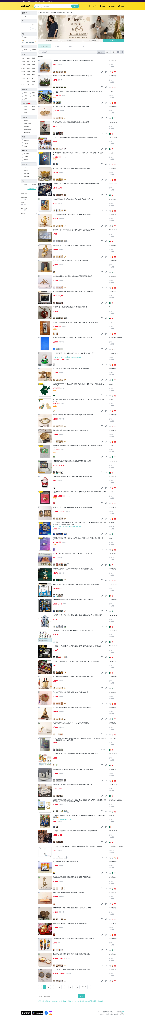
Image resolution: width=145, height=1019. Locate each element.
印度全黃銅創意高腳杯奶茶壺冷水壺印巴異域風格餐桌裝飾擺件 (72, 214)
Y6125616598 (113, 784)
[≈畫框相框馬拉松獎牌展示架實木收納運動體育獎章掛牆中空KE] (45, 467)
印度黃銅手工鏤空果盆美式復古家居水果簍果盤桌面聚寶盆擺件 (72, 168)
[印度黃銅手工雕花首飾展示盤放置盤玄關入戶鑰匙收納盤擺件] (45, 698)
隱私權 (107, 1014)
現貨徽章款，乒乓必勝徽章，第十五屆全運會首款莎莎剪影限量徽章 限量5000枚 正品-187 (79, 492)
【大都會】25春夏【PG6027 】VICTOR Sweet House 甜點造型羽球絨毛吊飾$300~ (78, 846)
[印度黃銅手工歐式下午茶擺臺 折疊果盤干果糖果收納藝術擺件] (45, 112)
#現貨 (79, 357)
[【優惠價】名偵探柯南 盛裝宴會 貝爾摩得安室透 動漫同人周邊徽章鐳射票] (45, 836)
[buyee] (29, 42)
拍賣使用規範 (114, 1014)
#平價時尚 (61, 357)
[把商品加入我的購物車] (106, 72)
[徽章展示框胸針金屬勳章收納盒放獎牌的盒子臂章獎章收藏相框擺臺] (45, 297)
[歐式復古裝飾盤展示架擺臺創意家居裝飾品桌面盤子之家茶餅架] (45, 883)
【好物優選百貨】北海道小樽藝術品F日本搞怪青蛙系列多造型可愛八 (73, 353)
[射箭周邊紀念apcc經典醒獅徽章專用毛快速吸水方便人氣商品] (45, 128)
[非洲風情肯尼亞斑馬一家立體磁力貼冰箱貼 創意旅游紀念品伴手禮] (45, 81)
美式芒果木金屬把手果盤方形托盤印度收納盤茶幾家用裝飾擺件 (72, 954)
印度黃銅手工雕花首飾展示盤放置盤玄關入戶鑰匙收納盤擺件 (71, 692)
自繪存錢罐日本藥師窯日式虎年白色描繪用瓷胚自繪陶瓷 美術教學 (72, 476)
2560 (113, 850)
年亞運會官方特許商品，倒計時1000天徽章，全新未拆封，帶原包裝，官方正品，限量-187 (78, 539)
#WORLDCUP (68, 819)
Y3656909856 (113, 615)
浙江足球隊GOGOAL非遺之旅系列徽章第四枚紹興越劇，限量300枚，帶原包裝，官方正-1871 (78, 384)
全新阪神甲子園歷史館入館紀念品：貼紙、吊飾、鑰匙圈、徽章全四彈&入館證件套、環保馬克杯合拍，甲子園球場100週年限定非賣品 (79, 800)
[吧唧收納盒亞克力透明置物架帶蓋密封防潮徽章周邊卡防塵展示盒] (45, 790)
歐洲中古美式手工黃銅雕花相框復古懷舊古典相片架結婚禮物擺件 (72, 507)
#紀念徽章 (78, 526)
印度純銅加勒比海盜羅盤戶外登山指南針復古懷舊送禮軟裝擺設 (72, 969)
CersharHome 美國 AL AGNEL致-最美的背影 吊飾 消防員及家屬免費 (73, 939)
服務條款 (102, 1014)
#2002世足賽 (60, 526)
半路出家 (111, 815)
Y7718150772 (113, 461)
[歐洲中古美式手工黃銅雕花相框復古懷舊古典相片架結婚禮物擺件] (45, 513)
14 (112, 357)
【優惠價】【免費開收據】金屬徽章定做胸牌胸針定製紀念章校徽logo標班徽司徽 (77, 646)
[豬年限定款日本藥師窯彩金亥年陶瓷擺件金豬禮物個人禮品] (45, 929)
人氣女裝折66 (92, 41)
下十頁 (84, 987)
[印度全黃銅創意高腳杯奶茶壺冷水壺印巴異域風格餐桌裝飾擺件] (45, 220)
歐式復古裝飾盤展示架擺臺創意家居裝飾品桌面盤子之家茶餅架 (72, 877)
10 (78, 987)
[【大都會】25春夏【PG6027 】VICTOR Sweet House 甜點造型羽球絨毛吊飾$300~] (45, 852)
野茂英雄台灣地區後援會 (115, 338)
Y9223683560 (113, 553)
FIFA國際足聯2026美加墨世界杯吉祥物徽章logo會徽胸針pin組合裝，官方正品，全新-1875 (77, 92)
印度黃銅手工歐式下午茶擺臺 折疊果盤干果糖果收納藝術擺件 (71, 107)
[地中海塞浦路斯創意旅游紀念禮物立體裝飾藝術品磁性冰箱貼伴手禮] (45, 605)
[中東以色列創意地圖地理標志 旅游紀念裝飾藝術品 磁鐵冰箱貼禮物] (45, 205)
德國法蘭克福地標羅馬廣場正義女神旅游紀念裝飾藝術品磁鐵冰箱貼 (73, 60)
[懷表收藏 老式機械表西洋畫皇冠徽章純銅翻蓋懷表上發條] (45, 312)
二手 (82, 46)
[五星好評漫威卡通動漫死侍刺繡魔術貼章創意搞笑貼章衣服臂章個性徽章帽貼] (45, 590)
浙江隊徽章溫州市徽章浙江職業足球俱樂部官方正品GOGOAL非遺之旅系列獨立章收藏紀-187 (78, 400)
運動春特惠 (70, 41)
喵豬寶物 (111, 522)
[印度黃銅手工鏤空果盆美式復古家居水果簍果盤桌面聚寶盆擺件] (45, 174)
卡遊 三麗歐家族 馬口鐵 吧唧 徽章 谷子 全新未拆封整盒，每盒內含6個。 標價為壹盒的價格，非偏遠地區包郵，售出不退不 (79, 739)
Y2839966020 (113, 646)
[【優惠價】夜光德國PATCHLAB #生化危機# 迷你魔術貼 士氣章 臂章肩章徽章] (45, 667)
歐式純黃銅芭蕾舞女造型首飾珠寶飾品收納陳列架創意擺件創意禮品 (73, 569)
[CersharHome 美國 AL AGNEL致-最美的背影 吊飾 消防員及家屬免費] (45, 944)
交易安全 (122, 1014)
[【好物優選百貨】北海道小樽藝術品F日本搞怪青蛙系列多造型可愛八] (45, 359)
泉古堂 (111, 91)
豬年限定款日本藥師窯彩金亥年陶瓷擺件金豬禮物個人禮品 (70, 923)
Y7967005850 (113, 661)
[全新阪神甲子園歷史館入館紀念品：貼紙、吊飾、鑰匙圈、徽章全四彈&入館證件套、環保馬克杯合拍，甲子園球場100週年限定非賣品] (45, 806)
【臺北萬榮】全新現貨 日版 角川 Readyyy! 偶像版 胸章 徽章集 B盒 (73, 630)
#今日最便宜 (74, 357)
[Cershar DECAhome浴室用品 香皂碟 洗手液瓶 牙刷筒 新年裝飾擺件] (45, 775)
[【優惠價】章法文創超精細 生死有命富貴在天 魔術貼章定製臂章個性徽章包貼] (45, 189)
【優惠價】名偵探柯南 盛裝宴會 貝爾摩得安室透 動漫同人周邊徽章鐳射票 (75, 831)
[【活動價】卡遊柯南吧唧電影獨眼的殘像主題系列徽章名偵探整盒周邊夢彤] (45, 143)
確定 (33, 28)
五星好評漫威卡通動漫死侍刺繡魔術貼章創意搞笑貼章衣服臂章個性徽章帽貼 (76, 584)
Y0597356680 (113, 307)
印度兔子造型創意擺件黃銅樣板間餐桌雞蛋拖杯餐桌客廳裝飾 (71, 368)
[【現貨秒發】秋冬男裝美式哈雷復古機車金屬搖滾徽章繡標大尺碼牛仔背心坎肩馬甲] (45, 621)
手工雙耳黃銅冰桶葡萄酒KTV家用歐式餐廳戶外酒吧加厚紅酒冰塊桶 (73, 677)
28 (112, 326)
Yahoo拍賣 (27, 6)
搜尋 (81, 996)
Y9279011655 (113, 630)
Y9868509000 (113, 291)
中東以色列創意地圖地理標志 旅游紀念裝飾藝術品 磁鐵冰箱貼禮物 (73, 199)
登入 (92, 6)
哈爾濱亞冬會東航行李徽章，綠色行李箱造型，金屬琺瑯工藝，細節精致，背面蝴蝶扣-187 (78, 446)
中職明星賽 (49, 41)
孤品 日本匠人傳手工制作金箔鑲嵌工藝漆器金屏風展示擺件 (70, 261)
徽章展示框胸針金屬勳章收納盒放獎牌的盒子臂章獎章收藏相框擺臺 (73, 291)
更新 (123, 1012)
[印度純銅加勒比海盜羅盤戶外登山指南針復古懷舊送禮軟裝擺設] (45, 975)
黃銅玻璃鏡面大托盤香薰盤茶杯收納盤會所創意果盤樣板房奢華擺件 (73, 415)
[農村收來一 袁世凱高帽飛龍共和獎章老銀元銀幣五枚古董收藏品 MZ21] (45, 235)
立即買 (57, 46)
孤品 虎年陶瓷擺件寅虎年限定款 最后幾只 (65, 861)
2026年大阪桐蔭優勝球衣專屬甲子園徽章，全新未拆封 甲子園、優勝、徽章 (75, 322)
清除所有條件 (32, 188)
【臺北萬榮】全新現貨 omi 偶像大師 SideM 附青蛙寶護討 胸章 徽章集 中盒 (75, 754)
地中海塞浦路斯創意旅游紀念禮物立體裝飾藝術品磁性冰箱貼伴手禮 (73, 600)
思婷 (110, 322)
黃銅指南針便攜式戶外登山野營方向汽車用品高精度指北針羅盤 (72, 245)
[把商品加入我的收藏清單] (102, 72)
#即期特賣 (55, 357)
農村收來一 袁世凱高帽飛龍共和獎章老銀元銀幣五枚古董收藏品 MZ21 (74, 230)
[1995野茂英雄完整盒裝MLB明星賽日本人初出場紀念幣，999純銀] (45, 343)
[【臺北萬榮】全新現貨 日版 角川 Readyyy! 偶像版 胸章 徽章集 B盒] (45, 636)
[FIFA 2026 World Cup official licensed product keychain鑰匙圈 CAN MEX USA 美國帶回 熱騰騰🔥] (45, 821)
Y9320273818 (113, 122)
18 (112, 95)
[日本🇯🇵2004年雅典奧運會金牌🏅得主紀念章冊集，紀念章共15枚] (45, 559)
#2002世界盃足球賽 (69, 526)
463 (113, 527)
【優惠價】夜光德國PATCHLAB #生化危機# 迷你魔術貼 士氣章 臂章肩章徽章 (76, 661)
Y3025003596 (113, 230)
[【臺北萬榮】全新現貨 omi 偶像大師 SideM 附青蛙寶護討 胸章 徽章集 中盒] (45, 759)
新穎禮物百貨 (112, 60)
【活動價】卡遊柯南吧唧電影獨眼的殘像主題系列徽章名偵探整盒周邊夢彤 (75, 137)
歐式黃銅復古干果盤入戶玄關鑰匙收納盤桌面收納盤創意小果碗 (72, 908)
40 (112, 64)
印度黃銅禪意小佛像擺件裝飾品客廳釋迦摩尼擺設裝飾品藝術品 (72, 707)
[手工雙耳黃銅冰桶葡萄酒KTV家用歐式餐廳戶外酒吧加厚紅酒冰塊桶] (45, 682)
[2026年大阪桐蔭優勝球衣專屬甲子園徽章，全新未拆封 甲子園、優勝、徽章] (45, 328)
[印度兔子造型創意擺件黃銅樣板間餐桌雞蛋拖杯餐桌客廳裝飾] (45, 374)
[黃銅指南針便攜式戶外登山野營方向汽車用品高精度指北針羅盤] (45, 251)
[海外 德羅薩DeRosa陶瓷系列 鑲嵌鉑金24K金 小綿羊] (45, 898)
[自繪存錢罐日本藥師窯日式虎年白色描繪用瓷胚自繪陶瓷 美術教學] (45, 482)
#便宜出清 (67, 357)
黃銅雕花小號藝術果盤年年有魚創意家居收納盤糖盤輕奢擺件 (71, 430)
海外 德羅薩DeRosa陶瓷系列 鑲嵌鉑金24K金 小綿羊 (68, 892)
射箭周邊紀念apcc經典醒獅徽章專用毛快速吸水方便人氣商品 (71, 122)
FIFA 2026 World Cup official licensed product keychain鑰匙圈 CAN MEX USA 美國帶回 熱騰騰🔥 (79, 816)
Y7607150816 (113, 183)
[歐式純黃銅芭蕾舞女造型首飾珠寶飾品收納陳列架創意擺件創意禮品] (45, 574)
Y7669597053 (113, 754)
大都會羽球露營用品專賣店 (116, 846)
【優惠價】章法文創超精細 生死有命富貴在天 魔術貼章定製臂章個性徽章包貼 (76, 184)
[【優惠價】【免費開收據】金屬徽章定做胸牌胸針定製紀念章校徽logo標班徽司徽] (45, 651)
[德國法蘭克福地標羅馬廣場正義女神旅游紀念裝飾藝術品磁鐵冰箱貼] (45, 66)
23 (112, 819)
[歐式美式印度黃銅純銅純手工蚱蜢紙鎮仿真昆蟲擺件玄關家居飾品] (45, 282)
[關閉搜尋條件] (40, 6)
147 (113, 557)
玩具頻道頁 (113, 41)
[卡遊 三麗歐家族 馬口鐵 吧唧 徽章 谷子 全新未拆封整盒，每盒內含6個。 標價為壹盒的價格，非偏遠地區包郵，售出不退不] (45, 744)
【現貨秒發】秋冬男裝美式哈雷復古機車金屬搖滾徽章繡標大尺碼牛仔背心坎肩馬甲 (78, 615)
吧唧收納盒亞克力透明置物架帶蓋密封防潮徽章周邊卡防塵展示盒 (72, 784)
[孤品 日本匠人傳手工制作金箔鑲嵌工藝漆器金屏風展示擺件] (45, 266)
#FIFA (54, 526)
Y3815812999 (113, 137)
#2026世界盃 (60, 819)
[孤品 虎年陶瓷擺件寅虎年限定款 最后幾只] (45, 867)
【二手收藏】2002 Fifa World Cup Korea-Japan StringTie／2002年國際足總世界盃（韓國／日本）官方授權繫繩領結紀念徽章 (79, 523)
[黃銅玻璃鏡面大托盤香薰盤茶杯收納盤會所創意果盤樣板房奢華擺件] (45, 420)
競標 (70, 46)
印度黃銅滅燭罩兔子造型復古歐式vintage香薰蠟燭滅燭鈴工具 (71, 723)
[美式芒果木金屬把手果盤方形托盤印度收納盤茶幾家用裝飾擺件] (45, 960)
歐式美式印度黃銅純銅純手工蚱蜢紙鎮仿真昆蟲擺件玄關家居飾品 (72, 276)
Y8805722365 (113, 738)
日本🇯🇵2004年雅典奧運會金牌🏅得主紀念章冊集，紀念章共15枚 (72, 553)
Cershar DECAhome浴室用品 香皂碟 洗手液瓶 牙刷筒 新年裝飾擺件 (73, 769)
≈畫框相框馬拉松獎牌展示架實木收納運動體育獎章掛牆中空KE (72, 461)
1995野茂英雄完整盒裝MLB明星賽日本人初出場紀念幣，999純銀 (72, 338)
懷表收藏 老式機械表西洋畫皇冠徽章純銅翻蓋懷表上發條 (70, 307)
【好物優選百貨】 (114, 353)
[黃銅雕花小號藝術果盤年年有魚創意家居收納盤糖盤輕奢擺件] (45, 436)
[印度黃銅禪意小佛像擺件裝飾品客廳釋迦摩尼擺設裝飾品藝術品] (45, 713)
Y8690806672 (113, 831)
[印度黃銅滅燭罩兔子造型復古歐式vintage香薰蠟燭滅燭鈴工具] (45, 728)
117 (113, 342)
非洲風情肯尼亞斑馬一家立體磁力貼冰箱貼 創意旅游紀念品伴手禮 (72, 76)
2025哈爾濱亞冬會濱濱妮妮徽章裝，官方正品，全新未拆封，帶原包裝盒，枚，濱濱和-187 (78, 153)
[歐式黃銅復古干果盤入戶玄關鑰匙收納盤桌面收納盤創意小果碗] (45, 913)
